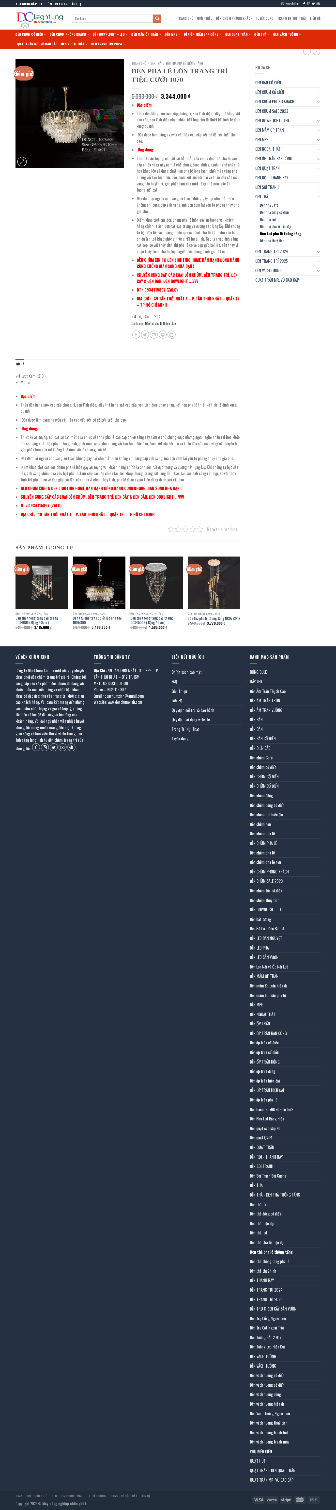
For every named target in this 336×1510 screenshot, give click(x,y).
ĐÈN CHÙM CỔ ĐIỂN (29, 34)
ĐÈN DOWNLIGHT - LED (272, 121)
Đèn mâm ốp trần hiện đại (269, 986)
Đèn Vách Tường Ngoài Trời (270, 1413)
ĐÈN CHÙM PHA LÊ (263, 843)
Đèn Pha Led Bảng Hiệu (267, 1119)
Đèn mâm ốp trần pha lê (268, 995)
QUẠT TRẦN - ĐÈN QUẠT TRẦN (272, 1470)
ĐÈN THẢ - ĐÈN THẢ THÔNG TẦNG (275, 1195)
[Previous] (15, 597)
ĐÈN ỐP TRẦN (260, 1024)
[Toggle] (319, 92)
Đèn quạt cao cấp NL (265, 1128)
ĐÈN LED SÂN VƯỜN (264, 957)
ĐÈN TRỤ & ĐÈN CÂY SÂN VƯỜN (273, 1309)
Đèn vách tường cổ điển (267, 1375)
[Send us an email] (318, 4)
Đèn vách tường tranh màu (270, 1442)
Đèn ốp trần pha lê (263, 1100)
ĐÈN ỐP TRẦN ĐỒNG (265, 1062)
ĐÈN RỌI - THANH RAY (271, 178)
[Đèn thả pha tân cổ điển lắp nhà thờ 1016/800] (99, 583)
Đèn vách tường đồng (265, 1394)
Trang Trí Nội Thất (292, 18)
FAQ (174, 682)
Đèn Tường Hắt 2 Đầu (265, 1337)
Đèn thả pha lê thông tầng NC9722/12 (214, 618)
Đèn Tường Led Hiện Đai (267, 1347)
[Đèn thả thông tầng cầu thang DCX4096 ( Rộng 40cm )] (41, 583)
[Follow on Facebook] (304, 4)
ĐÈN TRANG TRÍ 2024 (106, 44)
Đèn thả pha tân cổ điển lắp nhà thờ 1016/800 (97, 620)
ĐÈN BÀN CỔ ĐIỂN (268, 82)
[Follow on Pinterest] (71, 747)
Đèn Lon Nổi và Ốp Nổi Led (269, 967)
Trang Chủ (185, 18)
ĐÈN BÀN (256, 719)
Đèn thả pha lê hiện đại (275, 226)
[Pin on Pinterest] (163, 334)
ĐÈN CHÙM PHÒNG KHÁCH (234, 18)
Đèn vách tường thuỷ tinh (269, 1423)
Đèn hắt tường (260, 919)
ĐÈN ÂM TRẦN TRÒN (265, 701)
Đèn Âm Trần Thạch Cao (268, 691)
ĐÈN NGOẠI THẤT (73, 44)
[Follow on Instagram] (308, 4)
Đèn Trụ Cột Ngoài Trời (267, 1328)
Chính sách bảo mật (187, 672)
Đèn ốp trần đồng (262, 1071)
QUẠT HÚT (258, 1461)
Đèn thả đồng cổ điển (274, 212)
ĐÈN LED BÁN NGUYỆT (266, 938)
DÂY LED (256, 682)
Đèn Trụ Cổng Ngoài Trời (268, 1318)
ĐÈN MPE (171, 34)
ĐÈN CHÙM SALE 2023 (271, 111)
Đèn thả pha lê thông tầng (280, 233)
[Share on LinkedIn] (172, 334)
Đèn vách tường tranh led (269, 1432)
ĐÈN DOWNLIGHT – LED (109, 34)
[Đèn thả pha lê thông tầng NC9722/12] (214, 583)
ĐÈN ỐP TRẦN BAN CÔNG (201, 34)
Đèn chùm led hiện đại (266, 815)
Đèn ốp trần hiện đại (265, 1081)
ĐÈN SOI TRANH (267, 187)
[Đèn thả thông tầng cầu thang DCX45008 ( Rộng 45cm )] (156, 583)
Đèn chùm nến (260, 824)
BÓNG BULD (258, 672)
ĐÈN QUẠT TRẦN (236, 34)
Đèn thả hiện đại (262, 1223)
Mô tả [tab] (19, 364)
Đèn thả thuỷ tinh (272, 240)
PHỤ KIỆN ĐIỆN (261, 1451)
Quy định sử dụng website (191, 719)
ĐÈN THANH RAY (262, 1280)
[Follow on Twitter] (313, 4)
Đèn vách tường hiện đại (268, 1404)
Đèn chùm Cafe (261, 758)
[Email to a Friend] (154, 334)
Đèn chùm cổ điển (263, 767)
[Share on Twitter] (145, 334)
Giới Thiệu (205, 18)
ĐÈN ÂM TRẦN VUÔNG (266, 710)
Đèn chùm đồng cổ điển (267, 805)
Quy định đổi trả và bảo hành (193, 710)
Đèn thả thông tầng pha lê (269, 1261)
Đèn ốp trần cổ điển (264, 1043)
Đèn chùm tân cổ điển (266, 891)
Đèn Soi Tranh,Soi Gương (268, 1176)
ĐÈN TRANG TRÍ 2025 (271, 261)
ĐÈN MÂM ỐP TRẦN (144, 34)
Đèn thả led (268, 219)
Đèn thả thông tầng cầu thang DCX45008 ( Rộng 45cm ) (151, 620)
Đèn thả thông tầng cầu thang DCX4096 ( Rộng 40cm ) (36, 620)
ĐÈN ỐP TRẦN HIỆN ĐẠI (267, 1090)
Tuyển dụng (265, 18)
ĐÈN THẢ (260, 34)
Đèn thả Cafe (269, 205)
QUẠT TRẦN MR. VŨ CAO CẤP (37, 44)
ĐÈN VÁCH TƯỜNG (285, 34)
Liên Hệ (315, 18)
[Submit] (157, 19)
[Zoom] (22, 161)
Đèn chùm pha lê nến (265, 862)
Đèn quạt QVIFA (261, 1138)
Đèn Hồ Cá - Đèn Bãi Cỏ (267, 929)
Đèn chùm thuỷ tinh (264, 900)
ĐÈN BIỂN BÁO (260, 748)
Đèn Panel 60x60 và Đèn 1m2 (271, 1109)
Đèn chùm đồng (261, 796)
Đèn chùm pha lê (262, 834)
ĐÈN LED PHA (259, 948)
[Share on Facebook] (136, 334)
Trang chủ (139, 63)
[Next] (240, 597)
